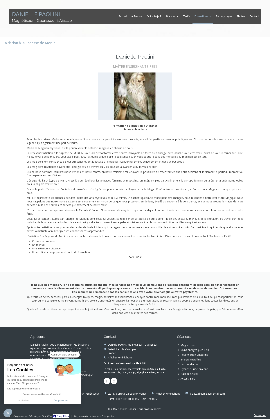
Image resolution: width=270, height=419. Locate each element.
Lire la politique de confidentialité (23, 388)
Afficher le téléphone (120, 357)
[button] (7, 412)
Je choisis (23, 400)
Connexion (260, 415)
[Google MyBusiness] (114, 381)
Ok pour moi (61, 400)
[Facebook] (107, 381)
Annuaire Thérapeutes (103, 416)
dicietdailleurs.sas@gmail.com (207, 393)
